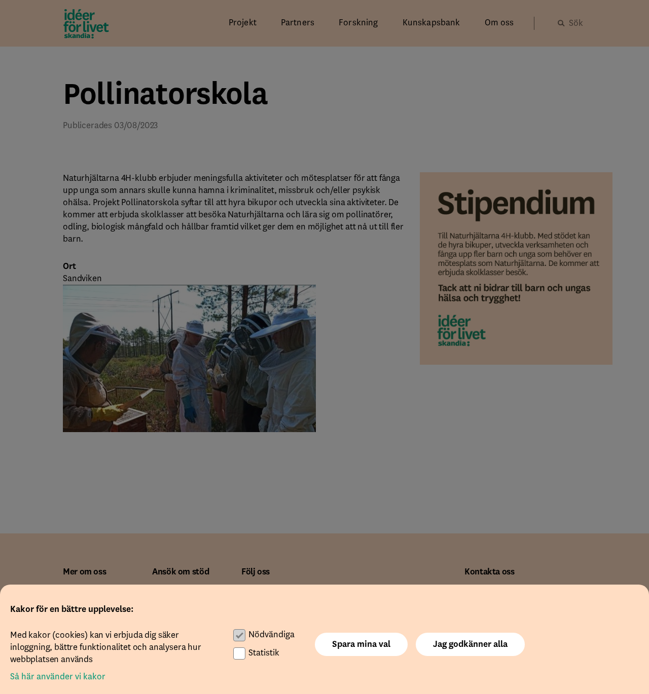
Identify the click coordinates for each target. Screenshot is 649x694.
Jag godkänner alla (470, 644)
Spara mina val (361, 644)
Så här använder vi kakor (57, 676)
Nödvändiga (271, 634)
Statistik (263, 653)
